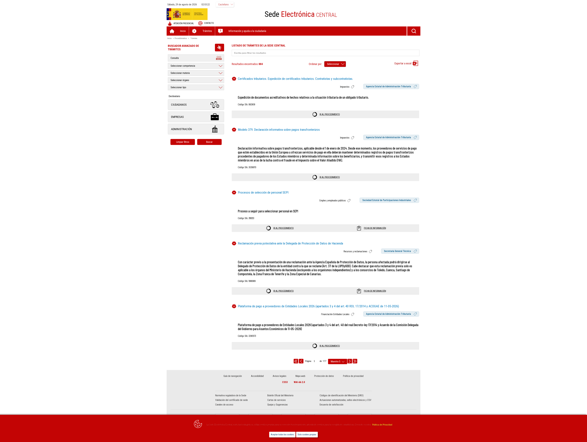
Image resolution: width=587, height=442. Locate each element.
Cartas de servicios (276, 400)
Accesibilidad (257, 376)
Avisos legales (279, 376)
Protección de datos (324, 376)
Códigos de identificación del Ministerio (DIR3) (342, 395)
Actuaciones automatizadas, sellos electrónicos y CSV (345, 400)
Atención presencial (184, 23)
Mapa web (300, 376)
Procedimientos (181, 38)
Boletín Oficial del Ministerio (280, 395)
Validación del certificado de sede (231, 400)
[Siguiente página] (349, 361)
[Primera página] (296, 361)
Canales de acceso (224, 404)
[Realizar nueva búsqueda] (413, 31)
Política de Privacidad (382, 425)
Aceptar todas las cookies (282, 434)
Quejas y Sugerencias (277, 404)
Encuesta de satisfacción (331, 404)
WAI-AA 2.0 (299, 382)
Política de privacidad (353, 376)
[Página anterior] (301, 361)
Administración (181, 129)
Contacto (209, 23)
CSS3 (285, 382)
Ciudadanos (179, 104)
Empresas (177, 117)
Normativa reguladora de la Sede (230, 395)
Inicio (169, 38)
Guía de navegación (232, 376)
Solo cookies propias (307, 434)
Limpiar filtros (182, 142)
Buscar (209, 142)
